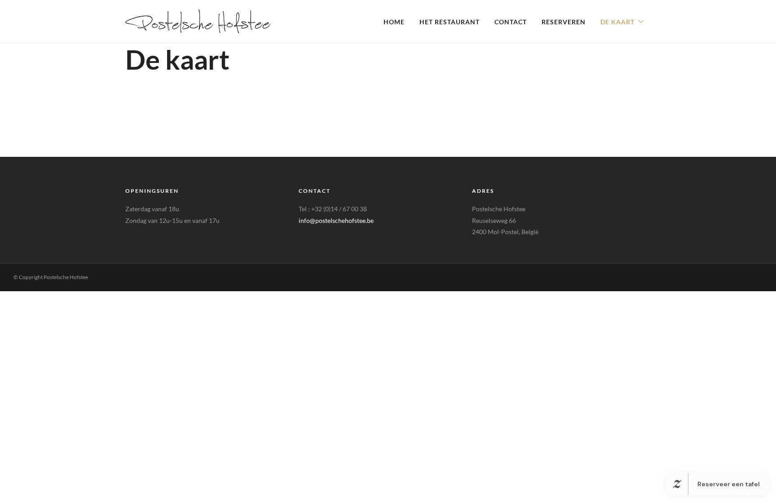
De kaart (617, 22)
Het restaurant (449, 22)
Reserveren (564, 22)
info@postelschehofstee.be (336, 220)
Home (394, 22)
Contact (510, 22)
